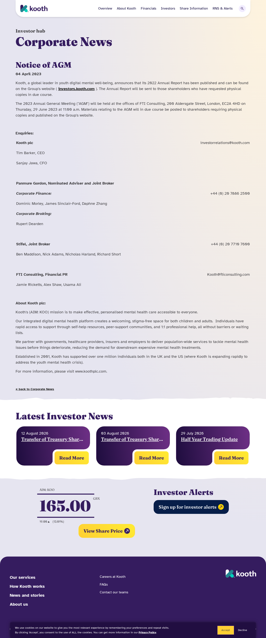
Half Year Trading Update (209, 439)
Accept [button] (225, 630)
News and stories (27, 595)
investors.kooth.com (76, 88)
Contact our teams (114, 592)
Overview (105, 8)
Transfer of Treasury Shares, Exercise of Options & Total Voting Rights (53, 439)
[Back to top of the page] (256, 623)
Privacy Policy (147, 632)
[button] (124, 8)
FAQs (104, 584)
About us (19, 604)
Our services (22, 577)
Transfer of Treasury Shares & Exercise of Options (133, 439)
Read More (71, 458)
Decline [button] (242, 630)
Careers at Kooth (113, 576)
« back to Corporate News (35, 389)
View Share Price (103, 531)
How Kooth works (27, 586)
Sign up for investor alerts (188, 507)
